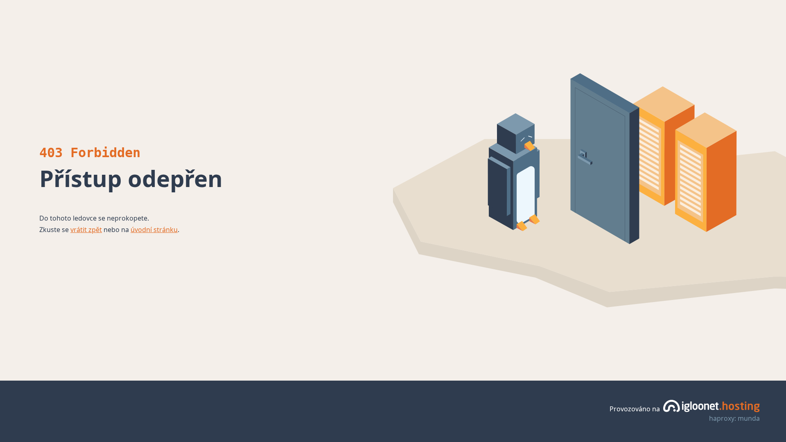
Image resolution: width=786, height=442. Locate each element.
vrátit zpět (86, 229)
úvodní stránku (154, 229)
